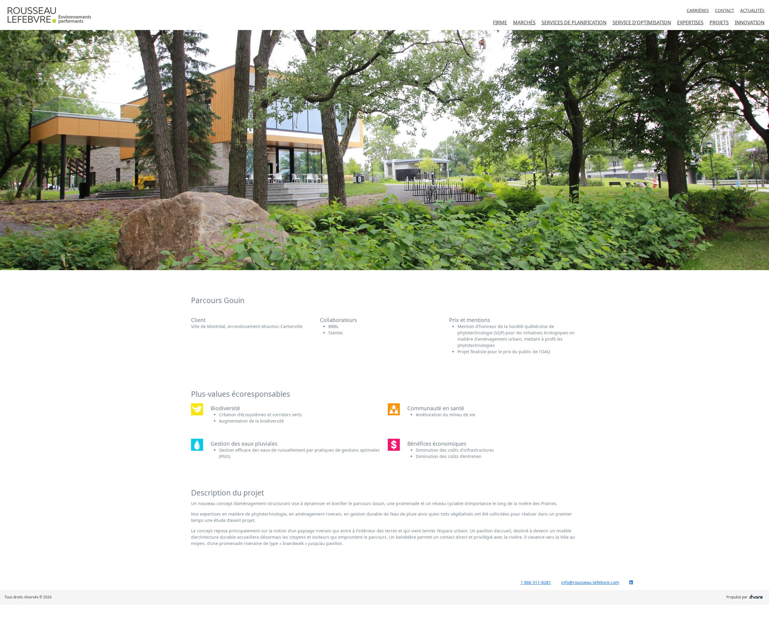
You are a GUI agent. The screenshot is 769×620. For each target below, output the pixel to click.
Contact (724, 10)
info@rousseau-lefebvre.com (590, 582)
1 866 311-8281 (536, 582)
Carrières (698, 10)
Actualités (752, 10)
